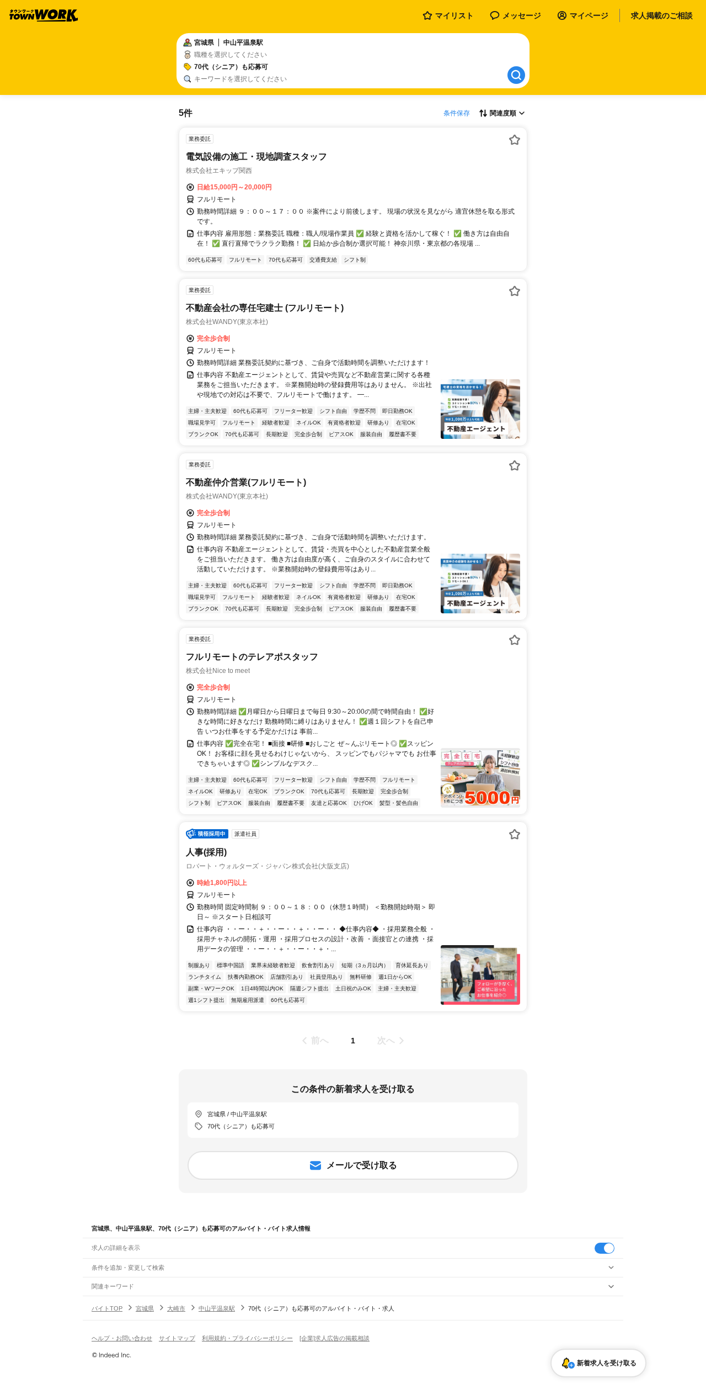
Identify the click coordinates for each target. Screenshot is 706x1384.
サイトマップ (177, 1338)
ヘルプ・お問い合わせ (122, 1338)
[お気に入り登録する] (514, 140)
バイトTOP (107, 1308)
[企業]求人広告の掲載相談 (334, 1338)
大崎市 (176, 1308)
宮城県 (145, 1308)
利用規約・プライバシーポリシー (247, 1338)
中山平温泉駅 (217, 1308)
